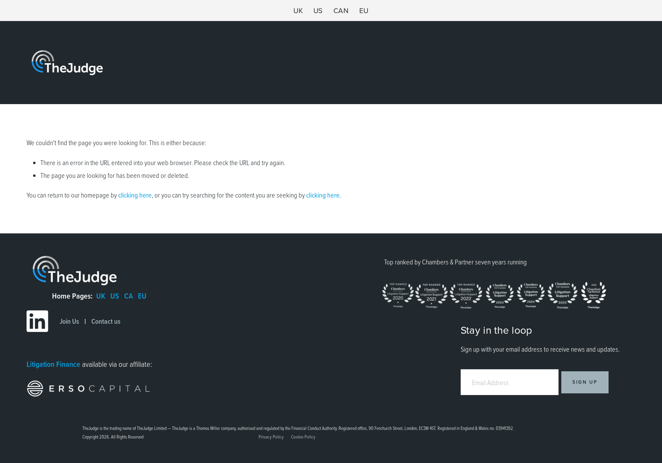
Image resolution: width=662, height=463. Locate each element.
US (318, 11)
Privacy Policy (271, 436)
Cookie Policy (303, 436)
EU (364, 11)
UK (298, 11)
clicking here (135, 195)
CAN (341, 11)
